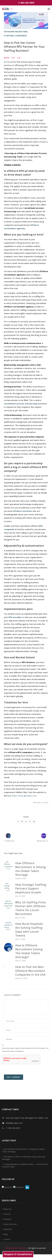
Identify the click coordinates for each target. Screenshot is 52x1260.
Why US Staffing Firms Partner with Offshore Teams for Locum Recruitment (30, 908)
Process (7, 1214)
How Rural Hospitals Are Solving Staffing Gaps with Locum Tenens (29, 929)
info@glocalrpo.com (14, 1123)
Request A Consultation (18, 1254)
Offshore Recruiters (16, 31)
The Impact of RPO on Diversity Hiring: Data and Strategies (23, 1157)
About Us (7, 1209)
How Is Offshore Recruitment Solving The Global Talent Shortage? (29, 951)
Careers (7, 1239)
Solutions (7, 1219)
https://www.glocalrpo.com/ (24, 795)
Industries (8, 1229)
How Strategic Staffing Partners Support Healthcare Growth (30, 888)
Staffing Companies (15, 35)
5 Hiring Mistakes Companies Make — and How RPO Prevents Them (25, 1165)
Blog (5, 1234)
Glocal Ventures (10, 1224)
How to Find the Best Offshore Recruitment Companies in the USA (30, 970)
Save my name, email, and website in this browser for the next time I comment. (25, 1049)
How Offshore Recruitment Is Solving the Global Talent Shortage (30, 868)
